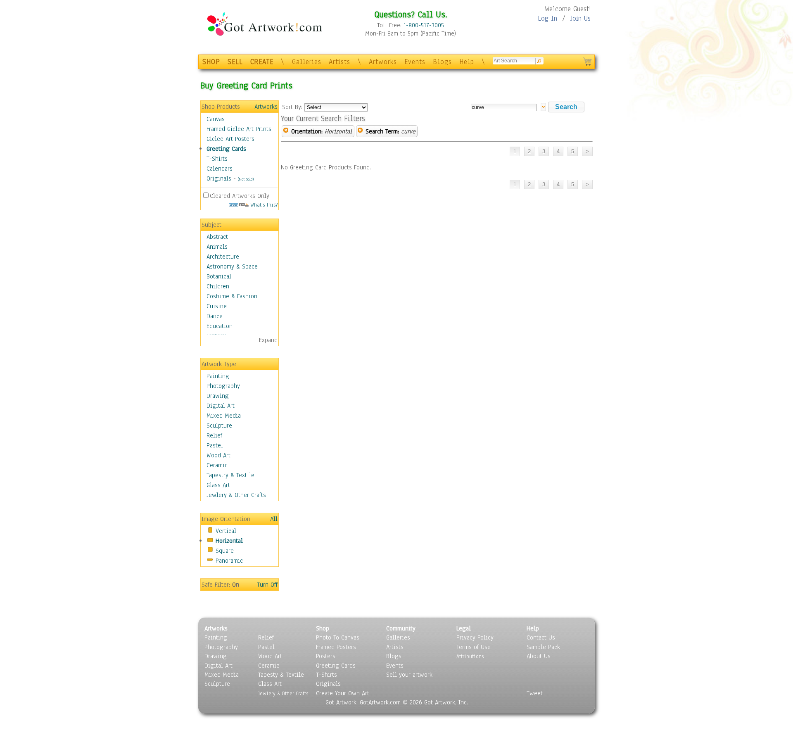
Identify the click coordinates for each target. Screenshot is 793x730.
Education (220, 326)
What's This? (263, 204)
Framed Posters (336, 647)
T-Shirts (217, 159)
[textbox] (504, 107)
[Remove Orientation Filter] (286, 131)
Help (466, 62)
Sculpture (219, 425)
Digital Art (221, 406)
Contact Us (541, 637)
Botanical (219, 276)
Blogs (442, 62)
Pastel (215, 445)
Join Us (580, 18)
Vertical (226, 531)
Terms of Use (473, 647)
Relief (214, 435)
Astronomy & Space (232, 266)
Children (218, 286)
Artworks (383, 62)
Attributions (470, 656)
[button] (566, 107)
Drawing (218, 396)
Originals (219, 178)
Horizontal (229, 541)
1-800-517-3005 (424, 25)
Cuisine (217, 306)
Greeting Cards (226, 149)
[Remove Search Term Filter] (360, 131)
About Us (539, 656)
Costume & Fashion (232, 296)
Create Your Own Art (342, 693)
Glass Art (218, 485)
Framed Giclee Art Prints (239, 129)
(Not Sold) (246, 179)
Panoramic (229, 560)
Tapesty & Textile (281, 675)
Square (225, 551)
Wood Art (218, 455)
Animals (217, 247)
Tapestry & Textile (230, 475)
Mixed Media (224, 415)
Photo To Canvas (337, 637)
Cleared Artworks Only (239, 196)
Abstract (217, 237)
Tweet (535, 693)
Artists (339, 62)
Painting (218, 376)
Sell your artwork (409, 675)
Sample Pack (543, 647)
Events (414, 62)
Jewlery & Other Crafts (236, 495)
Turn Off (267, 584)
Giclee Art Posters (230, 139)
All (274, 519)
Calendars (220, 168)
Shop (322, 628)
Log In (547, 18)
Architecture (223, 256)
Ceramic (217, 465)
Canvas (216, 119)
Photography (223, 386)
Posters (325, 656)
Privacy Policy (475, 637)
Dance (215, 316)
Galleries (306, 62)
